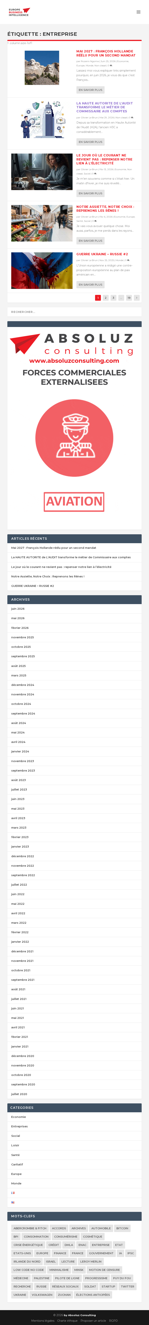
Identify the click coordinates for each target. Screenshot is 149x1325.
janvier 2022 (20, 941)
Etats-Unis (22, 1253)
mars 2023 (18, 827)
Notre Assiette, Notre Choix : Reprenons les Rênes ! (105, 209)
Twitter (127, 1286)
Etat (119, 1245)
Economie (122, 61)
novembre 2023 (22, 761)
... (121, 298)
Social (87, 173)
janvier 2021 (19, 1046)
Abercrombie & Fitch (30, 1228)
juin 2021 (17, 1008)
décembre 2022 (22, 856)
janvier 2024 (20, 751)
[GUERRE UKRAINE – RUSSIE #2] (42, 270)
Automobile (101, 1228)
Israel (51, 1261)
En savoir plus (90, 90)
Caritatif (17, 1164)
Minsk (78, 1270)
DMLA (69, 1245)
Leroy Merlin (90, 1261)
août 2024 (18, 723)
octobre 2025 (21, 647)
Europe (80, 65)
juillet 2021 (18, 999)
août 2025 (18, 666)
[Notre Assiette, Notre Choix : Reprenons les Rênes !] (42, 223)
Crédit (54, 1245)
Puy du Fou (122, 1278)
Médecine (21, 1278)
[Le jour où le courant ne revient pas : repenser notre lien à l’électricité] (42, 172)
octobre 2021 (20, 970)
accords (59, 1228)
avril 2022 (18, 913)
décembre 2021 (22, 951)
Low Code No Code (29, 1270)
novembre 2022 (22, 865)
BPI (16, 1236)
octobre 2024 (21, 704)
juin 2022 (17, 894)
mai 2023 (17, 808)
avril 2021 (18, 1027)
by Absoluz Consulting (80, 1315)
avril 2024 (18, 742)
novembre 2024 (22, 694)
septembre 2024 (23, 713)
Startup (108, 1286)
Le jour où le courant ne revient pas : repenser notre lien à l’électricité (104, 159)
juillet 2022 (19, 884)
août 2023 (18, 780)
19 (128, 298)
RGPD (113, 1320)
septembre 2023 (23, 770)
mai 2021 (17, 1018)
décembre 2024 (22, 685)
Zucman (64, 1295)
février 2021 (19, 1037)
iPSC (130, 1253)
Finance (60, 1253)
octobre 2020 (21, 1075)
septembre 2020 (23, 1084)
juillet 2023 (19, 789)
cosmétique (92, 1236)
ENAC (82, 1245)
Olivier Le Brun (89, 117)
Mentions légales (42, 1320)
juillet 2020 (19, 1094)
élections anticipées (93, 1295)
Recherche (22, 1286)
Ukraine (20, 1295)
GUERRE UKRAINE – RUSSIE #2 (102, 254)
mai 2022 (17, 904)
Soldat (90, 1286)
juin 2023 (17, 799)
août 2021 (18, 989)
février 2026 (20, 628)
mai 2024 (18, 732)
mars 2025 (18, 675)
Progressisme (96, 1278)
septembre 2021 (22, 980)
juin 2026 (17, 608)
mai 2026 (17, 618)
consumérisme (65, 1236)
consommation (36, 1236)
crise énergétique (28, 1245)
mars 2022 (18, 923)
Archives (79, 1228)
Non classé (100, 65)
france (77, 1253)
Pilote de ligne (67, 1278)
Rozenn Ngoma (90, 61)
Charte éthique (67, 1320)
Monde (89, 65)
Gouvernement (101, 1253)
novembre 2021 (22, 961)
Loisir (15, 1145)
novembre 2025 (22, 637)
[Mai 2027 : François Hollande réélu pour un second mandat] (42, 68)
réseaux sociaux (65, 1286)
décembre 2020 (22, 1056)
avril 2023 (18, 818)
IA (120, 1253)
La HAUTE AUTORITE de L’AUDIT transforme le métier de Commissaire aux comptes (104, 107)
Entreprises (19, 1126)
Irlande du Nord (27, 1261)
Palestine (41, 1278)
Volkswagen (42, 1295)
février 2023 (20, 837)
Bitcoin (122, 1228)
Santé (79, 220)
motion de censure (104, 1270)
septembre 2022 (23, 875)
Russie (41, 1286)
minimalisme (59, 1270)
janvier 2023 (20, 846)
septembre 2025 (23, 656)
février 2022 (20, 932)
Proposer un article (93, 1320)
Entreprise (101, 1245)
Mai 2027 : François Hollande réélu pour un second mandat (106, 53)
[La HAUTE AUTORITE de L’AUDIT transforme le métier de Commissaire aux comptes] (42, 120)
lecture (68, 1261)
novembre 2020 (22, 1065)
